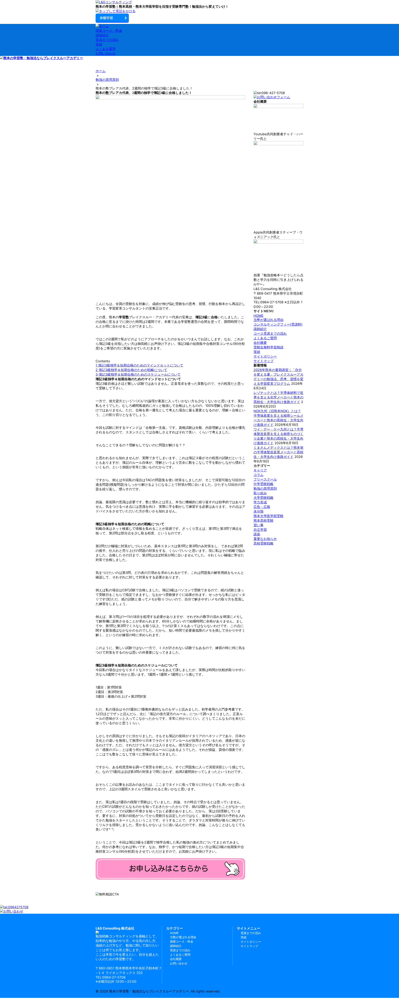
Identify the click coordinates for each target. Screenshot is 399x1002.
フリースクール (265, 479)
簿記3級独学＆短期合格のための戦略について (131, 370)
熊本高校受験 (263, 520)
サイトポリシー (265, 356)
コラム (259, 475)
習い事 (259, 525)
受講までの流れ (107, 40)
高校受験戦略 (263, 543)
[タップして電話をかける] (199, 11)
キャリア (260, 470)
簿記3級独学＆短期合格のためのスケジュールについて (138, 374)
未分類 (259, 511)
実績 (99, 44)
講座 (257, 534)
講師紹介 (102, 35)
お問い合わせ (106, 53)
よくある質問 (106, 49)
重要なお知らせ (265, 539)
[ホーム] (199, 2)
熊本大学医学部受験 (268, 516)
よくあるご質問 (265, 338)
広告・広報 (262, 507)
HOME (259, 316)
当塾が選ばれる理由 (268, 320)
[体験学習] (199, 18)
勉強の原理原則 (265, 488)
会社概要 (260, 343)
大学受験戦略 (263, 497)
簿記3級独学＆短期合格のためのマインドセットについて (139, 365)
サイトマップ (263, 361)
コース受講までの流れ (270, 333)
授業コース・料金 (109, 30)
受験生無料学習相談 (268, 347)
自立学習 (260, 529)
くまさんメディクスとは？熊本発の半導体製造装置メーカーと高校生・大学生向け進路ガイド (278, 452)
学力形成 (260, 502)
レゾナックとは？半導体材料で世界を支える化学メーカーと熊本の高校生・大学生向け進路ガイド (278, 397)
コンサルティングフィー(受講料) (278, 324)
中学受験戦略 (263, 484)
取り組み (260, 493)
